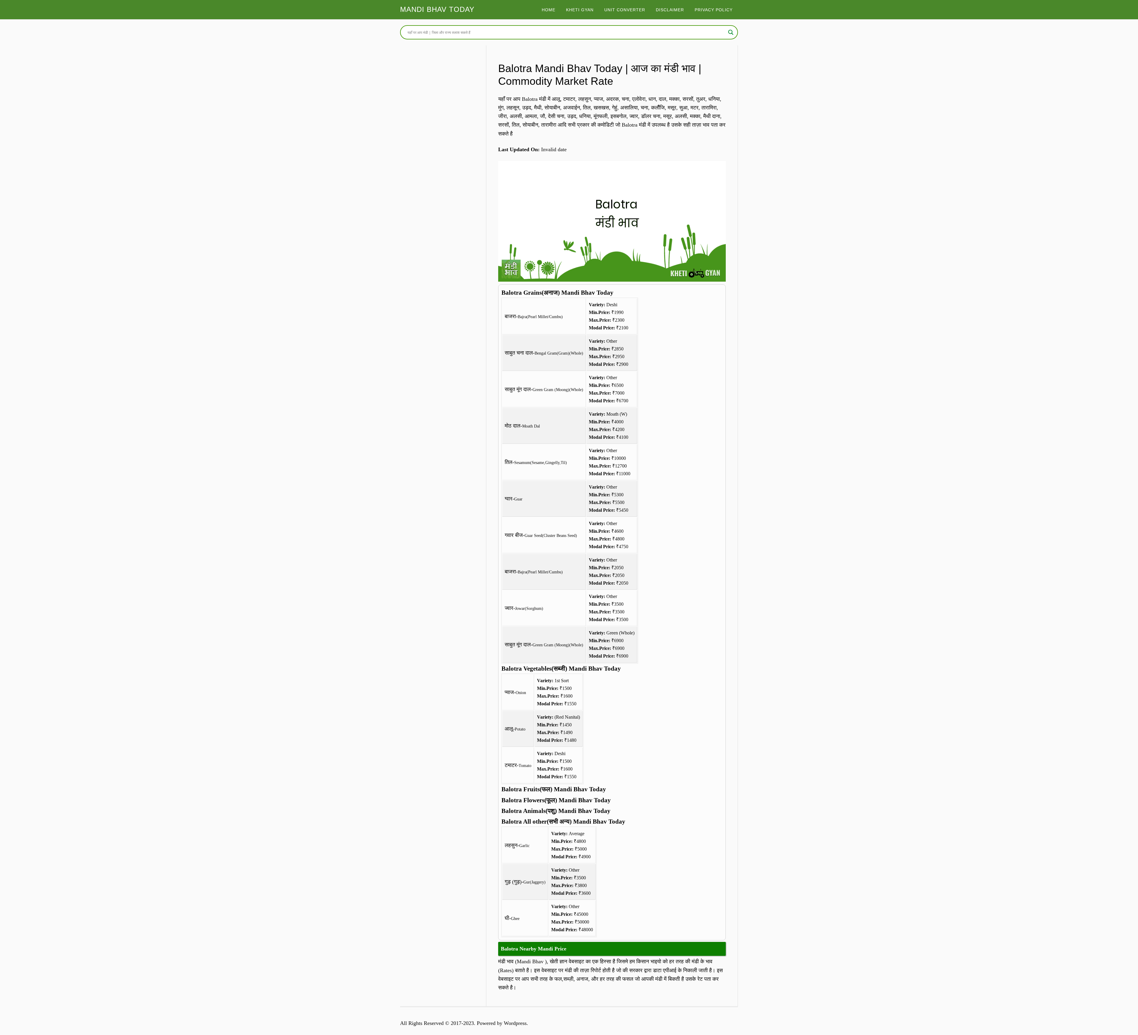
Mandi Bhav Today (437, 9)
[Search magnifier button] (731, 32)
